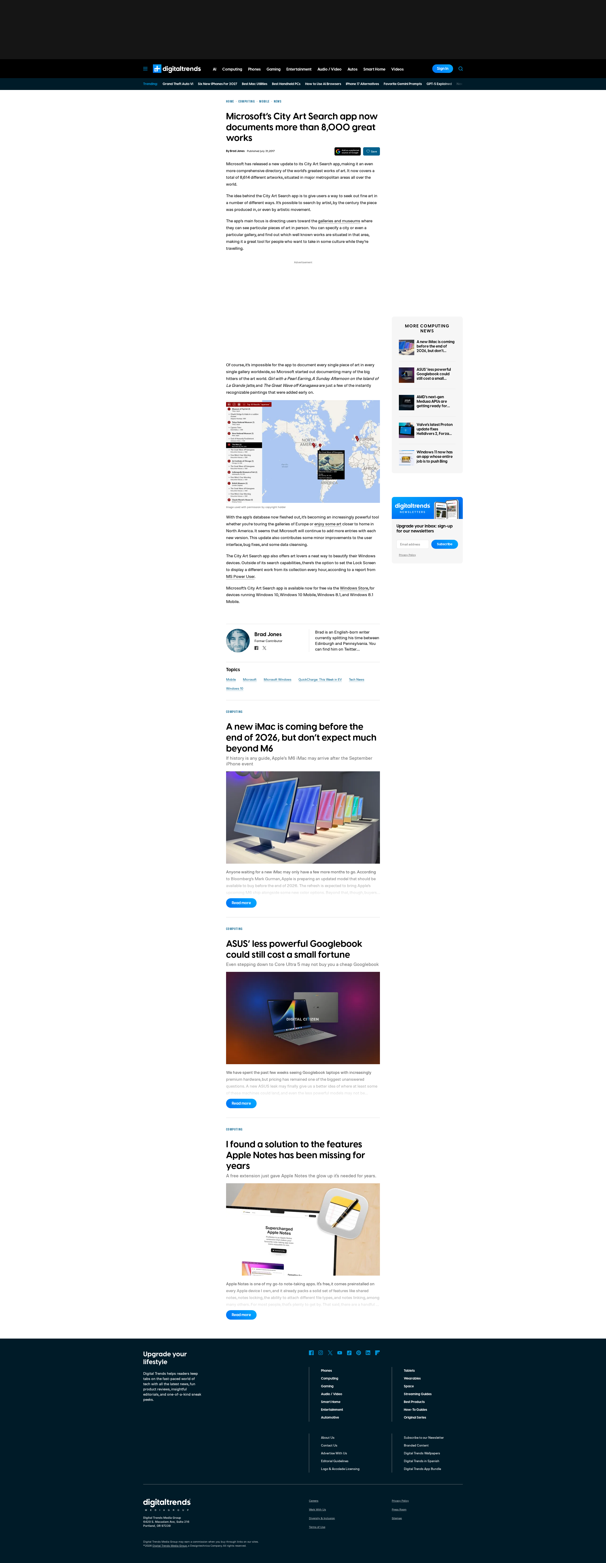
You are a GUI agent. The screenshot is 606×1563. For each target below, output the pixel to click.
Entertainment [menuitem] (299, 69)
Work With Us (317, 1509)
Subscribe (444, 544)
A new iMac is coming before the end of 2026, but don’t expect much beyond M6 (435, 351)
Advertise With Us (334, 1453)
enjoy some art (327, 523)
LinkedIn (368, 1352)
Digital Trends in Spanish (421, 1461)
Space (409, 1386)
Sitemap (397, 1518)
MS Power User (240, 576)
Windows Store (354, 587)
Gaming (327, 1386)
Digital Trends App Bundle (422, 1469)
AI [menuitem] (214, 69)
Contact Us (329, 1445)
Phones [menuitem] (254, 69)
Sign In (442, 68)
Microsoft (250, 679)
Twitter (330, 1352)
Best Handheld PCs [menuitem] (286, 84)
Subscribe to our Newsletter (424, 1437)
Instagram (320, 1352)
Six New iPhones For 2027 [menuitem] (217, 84)
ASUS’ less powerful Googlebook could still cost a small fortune (434, 376)
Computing (329, 1378)
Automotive (330, 1417)
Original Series (415, 1417)
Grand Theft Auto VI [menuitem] (178, 84)
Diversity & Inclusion (322, 1518)
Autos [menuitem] (352, 69)
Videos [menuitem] (397, 69)
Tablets (409, 1370)
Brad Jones (237, 151)
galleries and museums (339, 220)
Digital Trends (168, 75)
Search (460, 68)
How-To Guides (415, 1409)
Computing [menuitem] (232, 69)
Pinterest (358, 1352)
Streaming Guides (418, 1394)
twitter (264, 648)
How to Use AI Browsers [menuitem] (323, 84)
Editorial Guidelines (334, 1461)
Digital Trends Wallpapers (422, 1453)
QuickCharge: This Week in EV (320, 679)
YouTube (339, 1352)
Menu (145, 68)
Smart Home (330, 1402)
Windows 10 (234, 688)
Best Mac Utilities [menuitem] (254, 84)
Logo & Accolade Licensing (340, 1469)
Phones (326, 1370)
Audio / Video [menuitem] (329, 69)
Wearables (412, 1378)
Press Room (399, 1509)
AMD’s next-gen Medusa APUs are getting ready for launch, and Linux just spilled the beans (435, 406)
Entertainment (332, 1409)
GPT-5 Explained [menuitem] (439, 84)
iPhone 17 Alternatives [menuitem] (362, 84)
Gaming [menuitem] (274, 69)
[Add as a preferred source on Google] (347, 151)
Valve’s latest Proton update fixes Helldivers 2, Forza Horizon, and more (435, 431)
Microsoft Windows (277, 679)
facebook (256, 648)
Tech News (356, 679)
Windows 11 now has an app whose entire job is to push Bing (435, 457)
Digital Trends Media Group (169, 1545)
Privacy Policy (407, 555)
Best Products (414, 1402)
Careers (313, 1500)
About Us (327, 1437)
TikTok (349, 1352)
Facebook (311, 1352)
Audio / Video (331, 1394)
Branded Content (416, 1445)
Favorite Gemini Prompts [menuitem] (403, 84)
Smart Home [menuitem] (374, 69)
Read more (241, 903)
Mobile (231, 679)
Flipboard (377, 1352)
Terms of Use (317, 1527)
